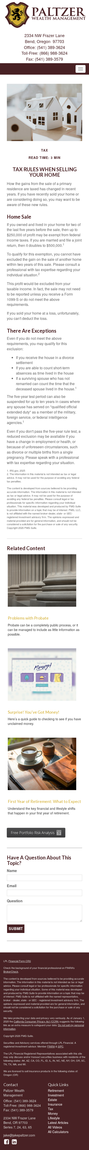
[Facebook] (6, 1141)
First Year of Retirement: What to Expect (44, 801)
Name (12, 870)
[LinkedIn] (14, 1141)
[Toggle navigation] (81, 69)
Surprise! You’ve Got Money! (33, 712)
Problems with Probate (28, 617)
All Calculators (58, 1131)
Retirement (56, 1090)
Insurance (55, 1104)
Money (53, 1113)
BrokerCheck (10, 971)
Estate (52, 1099)
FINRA (51, 1046)
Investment (56, 1095)
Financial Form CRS (19, 961)
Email (11, 885)
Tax (50, 1109)
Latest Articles (58, 1122)
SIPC (60, 1046)
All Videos (55, 1127)
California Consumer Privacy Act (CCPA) (36, 1021)
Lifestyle (54, 1118)
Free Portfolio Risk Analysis (33, 832)
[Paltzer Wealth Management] (44, 14)
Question (15, 900)
